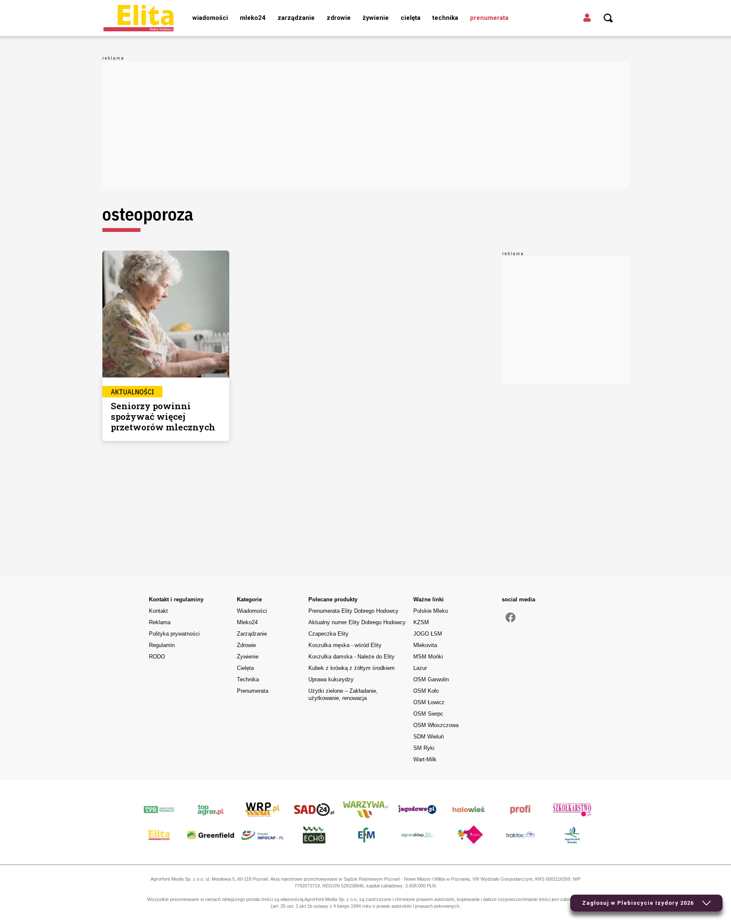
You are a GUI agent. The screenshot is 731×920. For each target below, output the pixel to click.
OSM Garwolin (431, 679)
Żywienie (376, 18)
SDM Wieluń (428, 736)
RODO (157, 656)
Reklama (159, 622)
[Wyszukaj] (608, 18)
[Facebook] (511, 618)
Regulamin (162, 645)
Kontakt (158, 611)
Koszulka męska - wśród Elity (345, 645)
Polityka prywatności (174, 634)
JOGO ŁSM (427, 634)
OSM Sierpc (428, 714)
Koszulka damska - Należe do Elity (351, 656)
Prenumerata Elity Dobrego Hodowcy (353, 611)
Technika (445, 18)
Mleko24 (253, 18)
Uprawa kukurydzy (331, 679)
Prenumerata (489, 18)
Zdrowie (339, 18)
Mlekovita (425, 645)
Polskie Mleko (430, 611)
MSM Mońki (428, 656)
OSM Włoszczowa (436, 725)
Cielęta (410, 18)
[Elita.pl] (138, 18)
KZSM (421, 622)
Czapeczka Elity (328, 634)
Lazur (420, 668)
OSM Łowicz (429, 702)
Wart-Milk (425, 759)
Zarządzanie (296, 18)
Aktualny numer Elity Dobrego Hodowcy (357, 622)
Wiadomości (210, 18)
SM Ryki (423, 748)
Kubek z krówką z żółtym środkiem (351, 668)
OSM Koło (426, 691)
